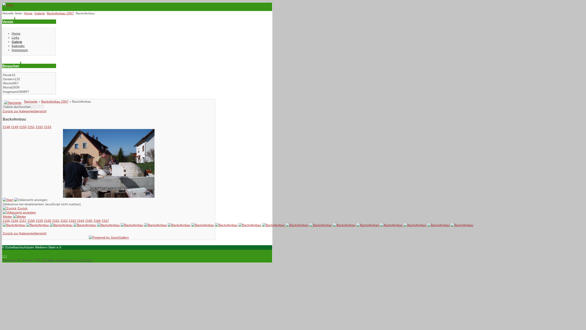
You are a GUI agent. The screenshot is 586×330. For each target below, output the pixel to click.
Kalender (18, 46)
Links (15, 37)
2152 (39, 127)
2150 (23, 127)
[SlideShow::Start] (8, 200)
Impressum (20, 50)
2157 (23, 221)
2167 (105, 221)
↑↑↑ (4, 256)
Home (28, 13)
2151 (31, 127)
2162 (64, 221)
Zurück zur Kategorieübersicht (24, 111)
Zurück (22, 208)
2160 (47, 221)
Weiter (7, 216)
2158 (31, 221)
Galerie (39, 13)
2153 (47, 127)
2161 (56, 221)
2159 (39, 221)
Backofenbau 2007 (60, 13)
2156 (14, 221)
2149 (14, 127)
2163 (72, 221)
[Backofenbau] (109, 196)
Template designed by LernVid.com (66, 260)
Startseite (31, 101)
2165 (88, 221)
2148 (6, 127)
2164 (80, 221)
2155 (6, 221)
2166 (97, 221)
